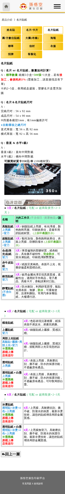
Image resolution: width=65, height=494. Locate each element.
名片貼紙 (53, 30)
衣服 (53, 46)
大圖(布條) (32, 38)
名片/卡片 (32, 30)
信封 (32, 46)
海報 (53, 38)
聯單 (11, 46)
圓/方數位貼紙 (11, 38)
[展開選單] (57, 7)
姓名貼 (11, 30)
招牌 (11, 54)
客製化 (32, 54)
